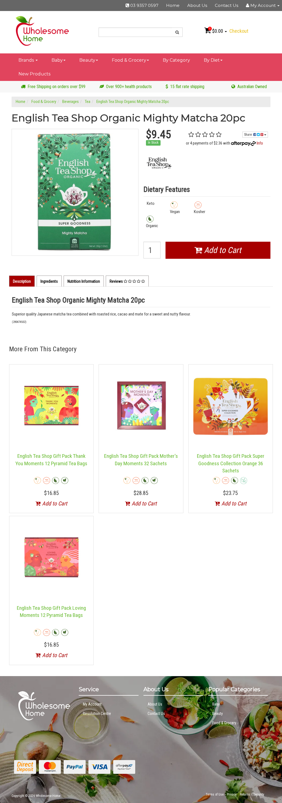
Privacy (232, 794)
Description (22, 281)
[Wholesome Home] (42, 30)
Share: (248, 135)
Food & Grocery (129, 60)
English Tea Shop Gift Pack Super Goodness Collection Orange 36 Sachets (230, 463)
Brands (26, 60)
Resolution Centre (97, 713)
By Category (176, 60)
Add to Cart (221, 250)
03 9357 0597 (143, 5)
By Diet (212, 60)
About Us (197, 5)
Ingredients (49, 281)
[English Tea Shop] (159, 162)
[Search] (177, 32)
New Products (34, 74)
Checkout (238, 31)
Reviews (117, 281)
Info (260, 143)
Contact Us (226, 5)
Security (258, 794)
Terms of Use (215, 794)
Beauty (87, 60)
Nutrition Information (83, 281)
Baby (57, 60)
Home (173, 5)
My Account (92, 704)
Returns (245, 794)
